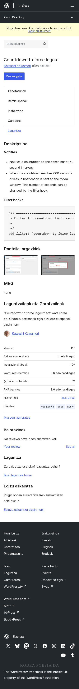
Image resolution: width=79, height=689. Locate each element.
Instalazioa (15, 111)
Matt (9, 606)
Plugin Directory (14, 17)
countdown (47, 406)
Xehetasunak (17, 91)
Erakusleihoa (50, 533)
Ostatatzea (12, 547)
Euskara (18, 637)
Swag (47, 586)
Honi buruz (11, 533)
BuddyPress (14, 619)
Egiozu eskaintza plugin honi (24, 510)
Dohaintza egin (54, 580)
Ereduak (47, 554)
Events (46, 573)
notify (70, 406)
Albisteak (10, 540)
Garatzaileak (12, 580)
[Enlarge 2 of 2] (70, 260)
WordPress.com (17, 599)
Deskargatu (14, 76)
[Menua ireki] (73, 5)
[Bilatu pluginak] (44, 44)
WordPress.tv (15, 586)
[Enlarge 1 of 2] (33, 260)
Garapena (14, 121)
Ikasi (7, 566)
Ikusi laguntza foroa (18, 475)
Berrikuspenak (18, 101)
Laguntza (14, 131)
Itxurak (46, 540)
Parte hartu (49, 566)
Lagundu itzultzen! (39, 31)
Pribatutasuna (13, 554)
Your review (12, 446)
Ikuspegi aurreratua (17, 417)
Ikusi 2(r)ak (68, 397)
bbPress (11, 612)
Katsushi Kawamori (17, 66)
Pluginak (47, 547)
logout (60, 406)
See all (70, 446)
